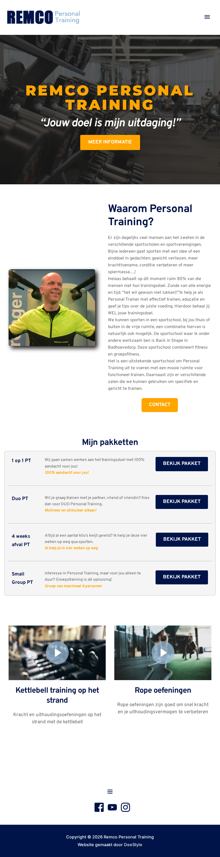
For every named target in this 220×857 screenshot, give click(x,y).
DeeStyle (133, 844)
